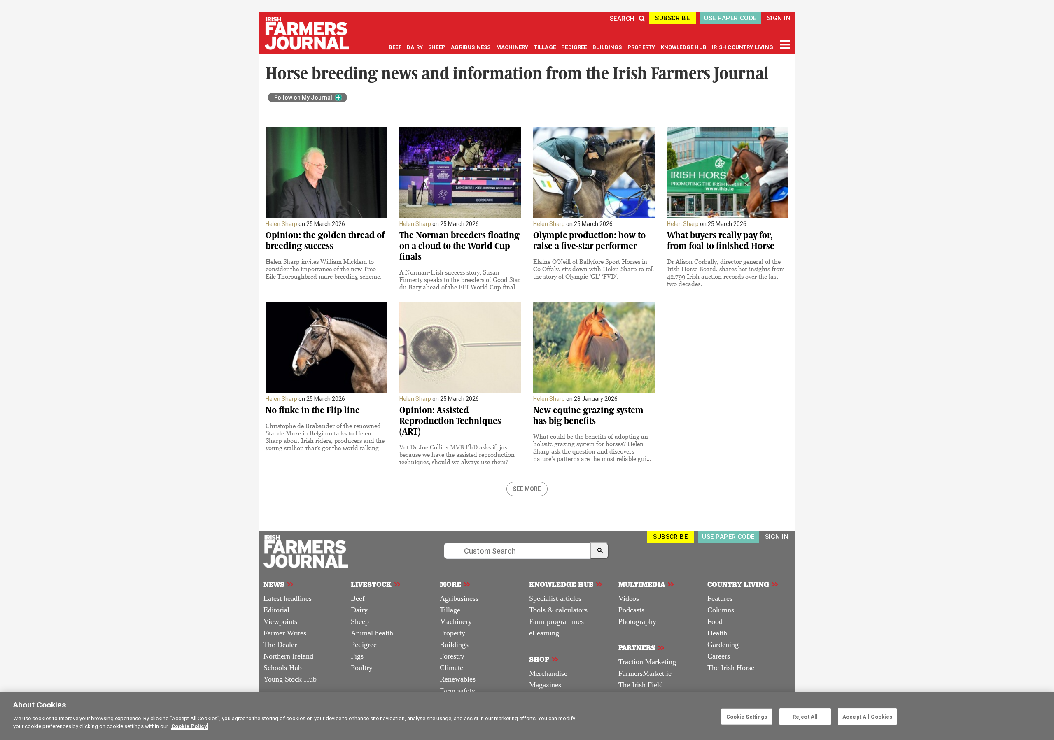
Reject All (805, 716)
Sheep (360, 621)
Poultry (362, 667)
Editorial (276, 610)
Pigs (357, 656)
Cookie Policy (189, 726)
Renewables (458, 679)
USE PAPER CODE (730, 18)
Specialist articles (555, 598)
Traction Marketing (647, 662)
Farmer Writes (285, 633)
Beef (358, 598)
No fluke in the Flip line (313, 410)
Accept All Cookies (867, 716)
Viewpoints (280, 621)
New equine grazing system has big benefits (588, 415)
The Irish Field (640, 685)
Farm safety (457, 690)
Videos (628, 598)
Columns (720, 610)
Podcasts (631, 610)
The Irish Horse (730, 667)
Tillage (450, 610)
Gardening (723, 644)
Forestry (452, 656)
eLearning (544, 633)
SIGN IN (778, 18)
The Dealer (280, 644)
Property (452, 633)
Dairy (359, 610)
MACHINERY (513, 47)
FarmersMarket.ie (645, 673)
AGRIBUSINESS (471, 47)
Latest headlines (288, 598)
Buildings (454, 644)
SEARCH (622, 18)
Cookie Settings (746, 716)
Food (715, 621)
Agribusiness (459, 598)
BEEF (396, 47)
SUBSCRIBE (672, 18)
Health (717, 633)
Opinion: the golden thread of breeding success (325, 240)
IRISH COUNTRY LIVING (742, 47)
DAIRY (415, 47)
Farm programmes (556, 621)
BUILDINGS (607, 47)
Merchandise (548, 673)
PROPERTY (642, 47)
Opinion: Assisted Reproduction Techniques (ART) (450, 421)
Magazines (545, 685)
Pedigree (364, 644)
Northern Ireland (288, 656)
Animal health (372, 633)
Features (719, 598)
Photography (637, 621)
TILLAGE (545, 47)
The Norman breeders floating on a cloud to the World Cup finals (459, 246)
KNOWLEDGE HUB (684, 47)
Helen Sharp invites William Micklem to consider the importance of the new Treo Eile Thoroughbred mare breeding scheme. (324, 269)
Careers (718, 656)
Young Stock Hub (290, 679)
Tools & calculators (558, 610)
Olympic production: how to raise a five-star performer (589, 240)
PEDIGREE (574, 47)
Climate (451, 667)
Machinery (456, 621)
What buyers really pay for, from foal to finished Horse (720, 240)
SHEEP (437, 47)
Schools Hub (283, 667)
